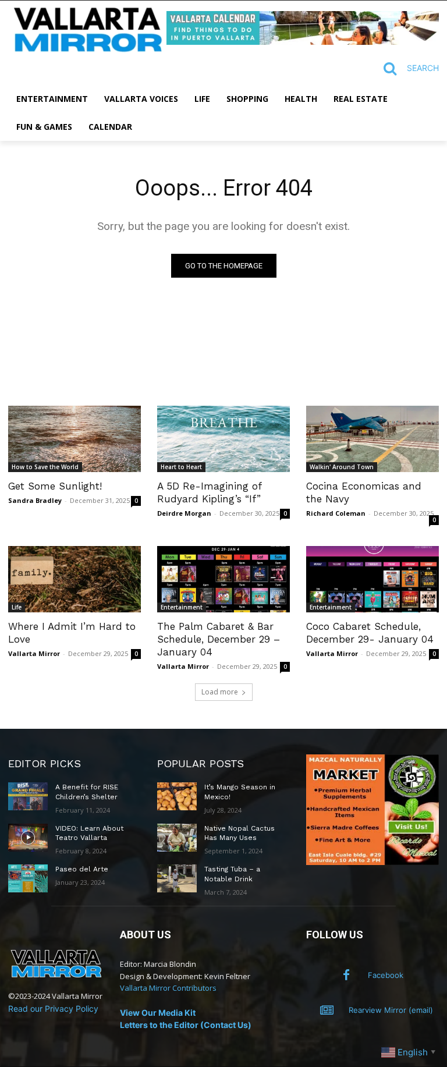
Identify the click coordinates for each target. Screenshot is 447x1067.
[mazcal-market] (372, 862)
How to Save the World (45, 467)
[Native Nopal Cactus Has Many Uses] (177, 838)
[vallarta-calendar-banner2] (302, 42)
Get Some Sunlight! (55, 486)
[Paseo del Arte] (28, 878)
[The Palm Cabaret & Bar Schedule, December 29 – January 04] (223, 579)
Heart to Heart (181, 467)
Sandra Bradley (35, 500)
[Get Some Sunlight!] (74, 439)
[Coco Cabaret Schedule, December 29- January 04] (372, 579)
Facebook (385, 975)
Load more (219, 692)
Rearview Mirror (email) (391, 1010)
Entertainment (182, 607)
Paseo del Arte (81, 869)
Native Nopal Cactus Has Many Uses (239, 833)
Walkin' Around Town (342, 467)
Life (17, 607)
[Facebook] (346, 975)
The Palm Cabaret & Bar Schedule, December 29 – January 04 (218, 639)
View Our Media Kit (158, 1013)
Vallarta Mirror (34, 653)
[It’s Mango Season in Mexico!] (177, 796)
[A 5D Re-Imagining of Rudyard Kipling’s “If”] (223, 439)
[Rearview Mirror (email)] (327, 1010)
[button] (406, 69)
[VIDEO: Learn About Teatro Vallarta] (28, 838)
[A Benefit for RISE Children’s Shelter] (28, 796)
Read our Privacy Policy (53, 1008)
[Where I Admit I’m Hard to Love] (74, 579)
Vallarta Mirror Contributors (168, 988)
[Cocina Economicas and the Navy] (372, 439)
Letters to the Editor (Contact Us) (185, 1025)
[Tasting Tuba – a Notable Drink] (177, 878)
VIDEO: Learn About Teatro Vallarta (89, 833)
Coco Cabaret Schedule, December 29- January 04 (370, 633)
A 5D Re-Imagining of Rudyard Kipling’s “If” (209, 492)
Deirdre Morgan (184, 513)
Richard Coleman (336, 513)
